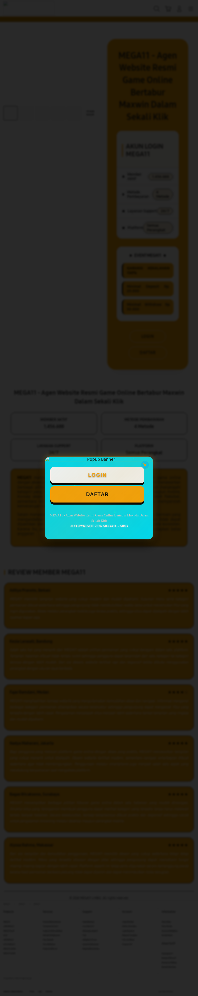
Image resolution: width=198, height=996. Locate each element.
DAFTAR (97, 494)
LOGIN (97, 475)
